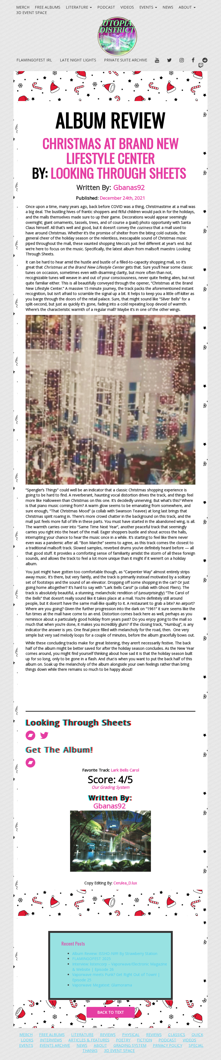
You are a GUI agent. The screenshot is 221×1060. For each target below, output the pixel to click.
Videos (127, 7)
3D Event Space (119, 1050)
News (168, 7)
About (186, 7)
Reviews (108, 1034)
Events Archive (55, 1045)
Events (146, 7)
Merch (22, 7)
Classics (176, 1034)
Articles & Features (88, 1039)
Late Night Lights (78, 59)
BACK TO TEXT (110, 1012)
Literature (77, 7)
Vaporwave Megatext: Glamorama (102, 985)
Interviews (51, 1039)
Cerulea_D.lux (125, 882)
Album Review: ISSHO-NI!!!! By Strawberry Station (114, 953)
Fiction (144, 1039)
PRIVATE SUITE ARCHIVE (125, 59)
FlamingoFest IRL (34, 59)
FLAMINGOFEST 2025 (91, 958)
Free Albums (47, 7)
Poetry (123, 1039)
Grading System (129, 1045)
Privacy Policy (167, 1045)
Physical (131, 1034)
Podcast (106, 7)
